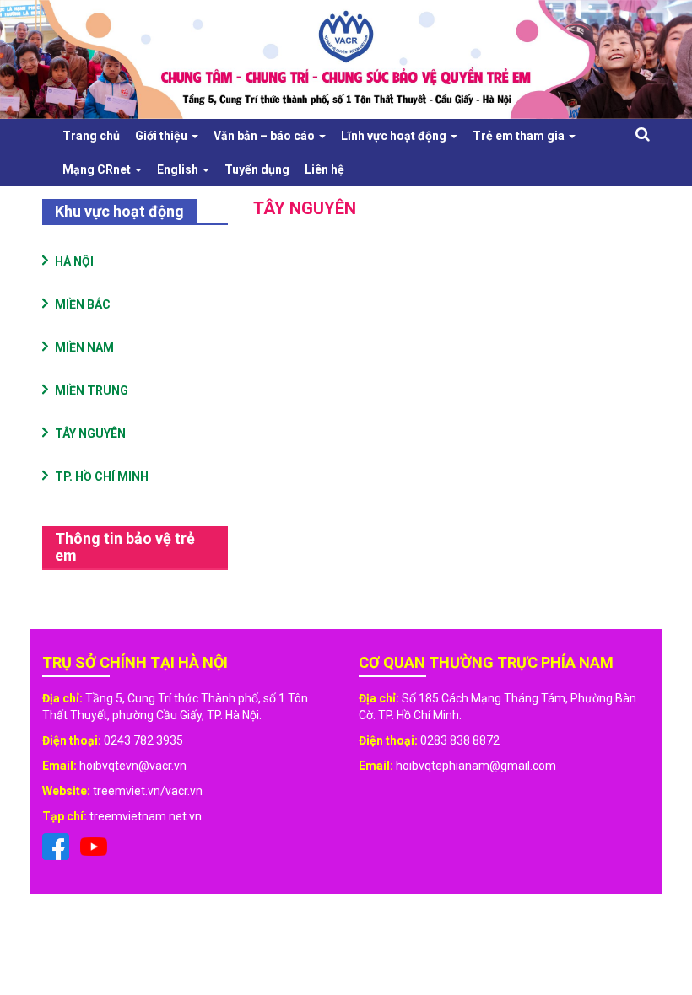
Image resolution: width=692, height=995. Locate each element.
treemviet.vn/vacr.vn (148, 791)
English (179, 169)
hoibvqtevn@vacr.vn (133, 765)
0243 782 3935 (143, 740)
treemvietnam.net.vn (145, 816)
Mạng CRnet (97, 169)
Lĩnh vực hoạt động (395, 136)
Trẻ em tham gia (520, 136)
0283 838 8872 (460, 740)
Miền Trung (91, 390)
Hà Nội (74, 261)
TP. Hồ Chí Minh (102, 476)
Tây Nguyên (90, 433)
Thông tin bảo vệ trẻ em (125, 547)
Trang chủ (91, 136)
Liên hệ (324, 169)
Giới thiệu (162, 136)
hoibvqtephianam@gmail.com (476, 765)
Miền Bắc (83, 304)
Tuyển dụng (256, 169)
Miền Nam (84, 347)
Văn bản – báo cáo (265, 136)
